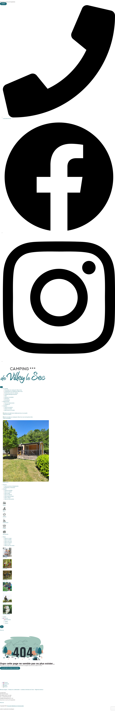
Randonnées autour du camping (11, 392)
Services (5, 484)
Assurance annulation (9, 397)
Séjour (4, 536)
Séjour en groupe (8, 542)
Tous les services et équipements (11, 486)
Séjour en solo (7, 544)
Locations (5, 405)
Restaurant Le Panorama (9, 487)
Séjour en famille (8, 539)
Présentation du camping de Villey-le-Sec (13, 390)
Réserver (2, 630)
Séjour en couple (8, 538)
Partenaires (6, 398)
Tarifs (5, 395)
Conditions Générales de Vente (27, 689)
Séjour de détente (8, 494)
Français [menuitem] (6, 682)
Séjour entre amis (8, 541)
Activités (4, 489)
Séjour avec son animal (9, 545)
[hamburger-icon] (1, 387)
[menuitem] (59, 618)
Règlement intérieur (39, 689)
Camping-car (7, 404)
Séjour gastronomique (9, 496)
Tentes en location (8, 408)
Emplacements (6, 401)
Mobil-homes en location (9, 410)
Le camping (5, 388)
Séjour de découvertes (9, 499)
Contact (4, 616)
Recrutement (7, 400)
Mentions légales (3, 689)
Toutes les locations (8, 407)
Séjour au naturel (8, 491)
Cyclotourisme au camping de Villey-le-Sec (13, 391)
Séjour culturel (7, 497)
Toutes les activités (8, 490)
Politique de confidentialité (14, 689)
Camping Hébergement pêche (10, 394)
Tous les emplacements (9, 403)
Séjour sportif (7, 493)
